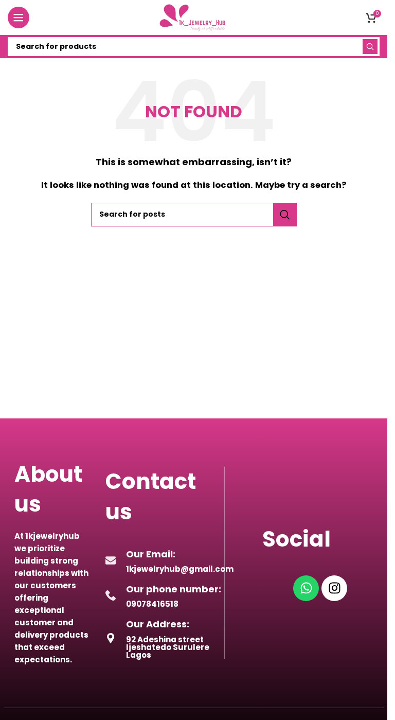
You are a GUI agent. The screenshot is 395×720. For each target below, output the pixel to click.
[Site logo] (194, 16)
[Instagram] (334, 588)
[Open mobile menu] (18, 17)
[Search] (370, 46)
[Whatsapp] (306, 588)
